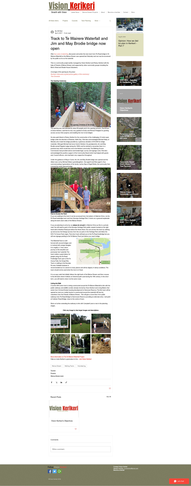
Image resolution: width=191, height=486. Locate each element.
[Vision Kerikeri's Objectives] (64, 408)
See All (109, 396)
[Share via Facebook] (52, 382)
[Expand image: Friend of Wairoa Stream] (101, 344)
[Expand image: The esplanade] (80, 323)
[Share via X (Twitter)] (56, 382)
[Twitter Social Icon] (55, 471)
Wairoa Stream (56, 366)
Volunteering (81, 366)
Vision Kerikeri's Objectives (62, 421)
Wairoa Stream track (57, 376)
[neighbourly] (59, 471)
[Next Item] (140, 26)
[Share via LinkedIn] (61, 382)
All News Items (54, 21)
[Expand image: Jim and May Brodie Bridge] (101, 323)
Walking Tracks (69, 366)
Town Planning (86, 21)
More (96, 21)
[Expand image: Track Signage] (60, 323)
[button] (110, 21)
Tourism (53, 370)
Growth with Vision (59, 12)
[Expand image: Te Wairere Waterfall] (80, 344)
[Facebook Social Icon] (50, 471)
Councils (74, 21)
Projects (65, 21)
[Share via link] (66, 382)
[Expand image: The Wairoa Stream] (60, 344)
